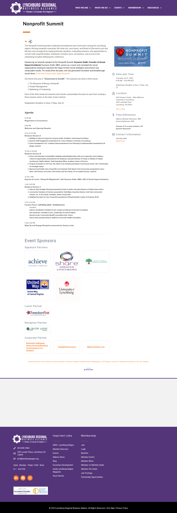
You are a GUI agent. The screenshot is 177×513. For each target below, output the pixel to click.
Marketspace (96, 361)
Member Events (88, 457)
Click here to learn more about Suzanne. (53, 73)
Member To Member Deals (82, 361)
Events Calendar (58, 361)
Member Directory (60, 449)
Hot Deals (69, 361)
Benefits (84, 453)
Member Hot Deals (89, 469)
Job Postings (106, 361)
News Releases (47, 361)
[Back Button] (26, 42)
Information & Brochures (127, 361)
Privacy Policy (122, 508)
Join (83, 445)
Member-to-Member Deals (92, 465)
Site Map (110, 508)
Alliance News (59, 457)
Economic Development (63, 465)
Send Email (120, 141)
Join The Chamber (143, 361)
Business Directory (34, 361)
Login (83, 449)
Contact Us (114, 361)
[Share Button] (30, 41)
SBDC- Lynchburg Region (63, 445)
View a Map (120, 109)
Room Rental (58, 476)
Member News (87, 461)
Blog (55, 461)
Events (118, 8)
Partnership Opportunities (92, 477)
